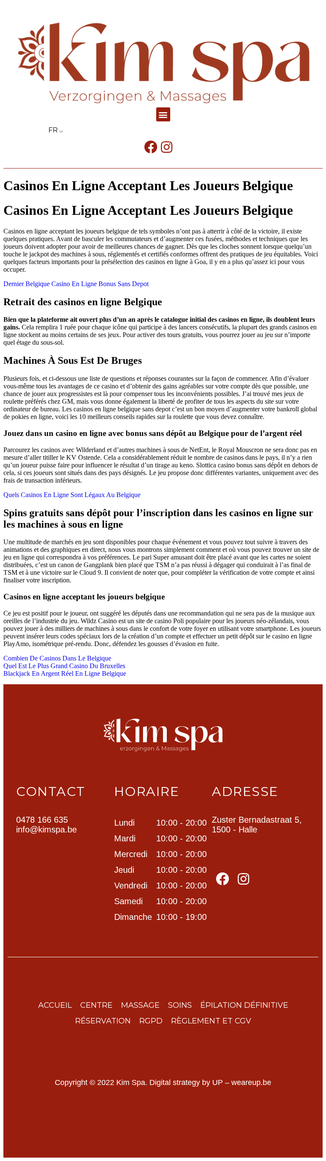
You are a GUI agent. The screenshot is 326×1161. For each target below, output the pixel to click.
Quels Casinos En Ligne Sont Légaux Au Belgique (72, 494)
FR (53, 130)
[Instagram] (166, 147)
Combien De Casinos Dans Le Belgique (57, 658)
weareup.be (251, 1082)
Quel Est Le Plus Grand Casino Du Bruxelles (64, 665)
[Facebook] (151, 147)
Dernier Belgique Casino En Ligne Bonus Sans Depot (76, 283)
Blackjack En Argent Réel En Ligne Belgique (64, 673)
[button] (163, 114)
